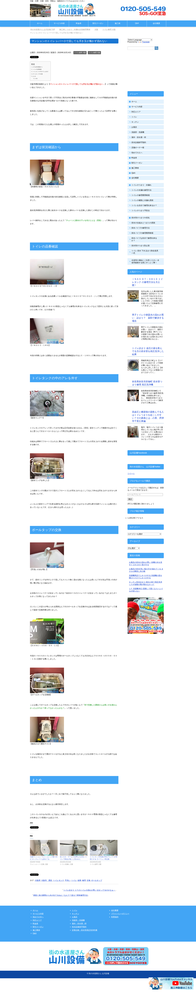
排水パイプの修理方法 (140, 228)
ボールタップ (96, 880)
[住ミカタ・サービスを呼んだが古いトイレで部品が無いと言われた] (74, 848)
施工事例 (135, 168)
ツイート (131, 474)
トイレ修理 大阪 (94, 52)
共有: (36, 78)
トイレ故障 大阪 (80, 52)
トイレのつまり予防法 (140, 210)
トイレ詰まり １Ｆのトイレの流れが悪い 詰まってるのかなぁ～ (89, 890)
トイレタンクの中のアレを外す (40, 71)
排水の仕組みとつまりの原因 (143, 223)
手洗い (67, 880)
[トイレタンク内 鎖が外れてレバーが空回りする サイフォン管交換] (104, 848)
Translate (146, 42)
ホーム (39, 23)
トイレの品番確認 (37, 69)
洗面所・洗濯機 (137, 132)
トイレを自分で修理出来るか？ (144, 205)
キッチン (135, 122)
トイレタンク (58, 880)
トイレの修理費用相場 (140, 195)
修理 (84, 880)
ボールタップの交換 (37, 74)
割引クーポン (98, 23)
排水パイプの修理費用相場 (142, 233)
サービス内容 (59, 23)
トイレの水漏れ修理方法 (141, 190)
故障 (79, 880)
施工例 (117, 23)
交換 (88, 880)
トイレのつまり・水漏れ (141, 185)
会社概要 (156, 23)
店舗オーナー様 (137, 147)
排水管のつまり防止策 (140, 246)
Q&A (137, 23)
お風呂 (134, 127)
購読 (130, 499)
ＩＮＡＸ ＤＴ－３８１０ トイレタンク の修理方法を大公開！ (147, 282)
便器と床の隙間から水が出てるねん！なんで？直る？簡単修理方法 (60, 895)
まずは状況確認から (37, 67)
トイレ (74, 880)
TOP (44, 29)
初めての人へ (136, 153)
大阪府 (37, 880)
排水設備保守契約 (138, 142)
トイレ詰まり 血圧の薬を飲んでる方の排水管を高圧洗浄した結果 (148, 351)
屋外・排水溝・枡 (138, 137)
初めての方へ (38, 917)
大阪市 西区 (46, 880)
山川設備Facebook (138, 453)
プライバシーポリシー (120, 914)
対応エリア (136, 112)
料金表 (78, 23)
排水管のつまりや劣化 (140, 218)
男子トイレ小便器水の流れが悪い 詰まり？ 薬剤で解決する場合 (148, 318)
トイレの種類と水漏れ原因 (142, 200)
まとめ (34, 76)
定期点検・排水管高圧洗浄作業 (84, 930)
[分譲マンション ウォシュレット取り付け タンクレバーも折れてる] (44, 848)
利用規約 (114, 917)
